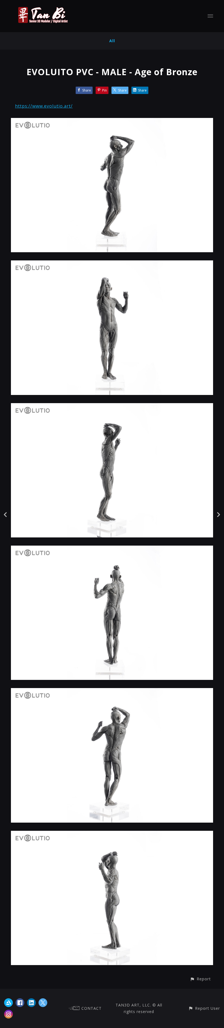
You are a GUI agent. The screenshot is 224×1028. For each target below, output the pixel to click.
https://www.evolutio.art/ (44, 106)
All (112, 40)
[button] (200, 978)
